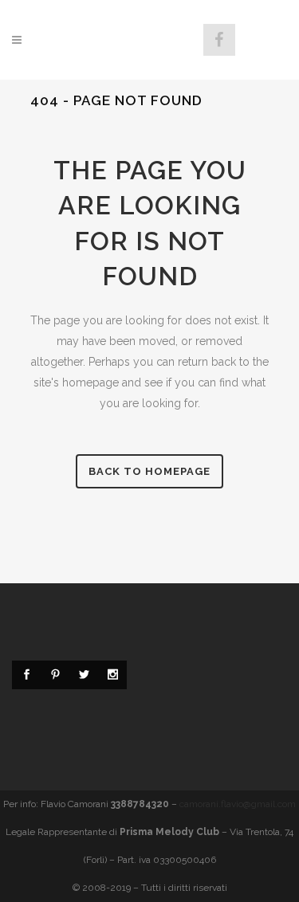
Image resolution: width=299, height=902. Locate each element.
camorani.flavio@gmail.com (237, 804)
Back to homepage (149, 471)
